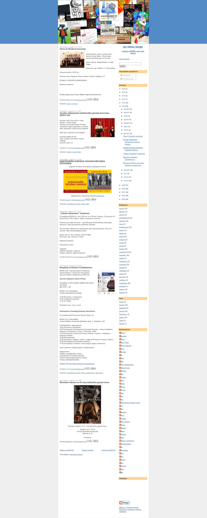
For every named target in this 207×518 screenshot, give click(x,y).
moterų (121, 243)
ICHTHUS (95, 166)
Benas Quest (124, 342)
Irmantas (123, 377)
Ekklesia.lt (100, 196)
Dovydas (123, 352)
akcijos (121, 208)
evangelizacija (71, 204)
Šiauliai (121, 324)
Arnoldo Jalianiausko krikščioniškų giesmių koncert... (131, 142)
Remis (122, 415)
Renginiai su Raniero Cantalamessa (76, 267)
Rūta (121, 409)
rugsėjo (126, 119)
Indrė (121, 374)
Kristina (122, 387)
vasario (126, 177)
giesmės (69, 152)
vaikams (122, 289)
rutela (122, 469)
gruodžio (127, 109)
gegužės (127, 133)
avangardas (124, 450)
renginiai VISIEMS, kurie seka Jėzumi (133, 52)
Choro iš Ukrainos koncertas (73, 49)
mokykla (122, 240)
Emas (122, 358)
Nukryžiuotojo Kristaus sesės (130, 403)
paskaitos (122, 255)
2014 (124, 92)
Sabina (122, 431)
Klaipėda (122, 308)
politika (121, 258)
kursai (121, 230)
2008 (124, 189)
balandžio (127, 170)
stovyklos (122, 277)
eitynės (121, 215)
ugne (121, 472)
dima (121, 457)
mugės (121, 246)
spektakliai (123, 271)
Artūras (122, 339)
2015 (124, 89)
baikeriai (122, 212)
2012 (124, 99)
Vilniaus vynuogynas (127, 441)
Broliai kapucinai (125, 346)
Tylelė (122, 438)
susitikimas (123, 283)
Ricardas (123, 419)
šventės (122, 292)
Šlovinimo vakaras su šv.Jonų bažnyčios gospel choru (84, 382)
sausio (126, 180)
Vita (121, 447)
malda (83, 204)
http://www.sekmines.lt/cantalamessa (82, 364)
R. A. (121, 406)
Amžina (122, 333)
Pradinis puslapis (88, 450)
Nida (121, 396)
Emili (121, 361)
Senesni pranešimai (108, 450)
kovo (125, 173)
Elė (121, 355)
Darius (122, 349)
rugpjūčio (127, 123)
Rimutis (122, 425)
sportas (121, 274)
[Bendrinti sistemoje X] (93, 99)
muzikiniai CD (124, 252)
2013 (124, 96)
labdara (121, 233)
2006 (124, 196)
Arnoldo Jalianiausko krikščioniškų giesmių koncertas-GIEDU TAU (85, 114)
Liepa (122, 393)
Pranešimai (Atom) (76, 454)
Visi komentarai (127, 79)
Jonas (122, 381)
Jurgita (122, 384)
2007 (124, 192)
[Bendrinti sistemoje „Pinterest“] (97, 99)
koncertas (75, 103)
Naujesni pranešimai (67, 450)
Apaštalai (123, 336)
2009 (124, 185)
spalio (126, 116)
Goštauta (123, 371)
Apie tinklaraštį (124, 59)
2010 (124, 106)
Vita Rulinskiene (125, 444)
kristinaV (123, 466)
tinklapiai (122, 286)
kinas (121, 224)
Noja (121, 400)
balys (122, 453)
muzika (74, 152)
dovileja (122, 460)
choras (69, 103)
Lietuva (121, 311)
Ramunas (123, 412)
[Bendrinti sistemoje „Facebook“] (95, 99)
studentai (122, 280)
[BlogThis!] (90, 99)
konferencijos (90, 373)
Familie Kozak (125, 368)
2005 (124, 199)
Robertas (123, 428)
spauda (121, 268)
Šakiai (121, 320)
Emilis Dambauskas (127, 365)
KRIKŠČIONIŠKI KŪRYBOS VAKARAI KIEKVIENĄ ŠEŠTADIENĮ (82, 162)
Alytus (121, 302)
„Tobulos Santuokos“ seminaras (74, 213)
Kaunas (83, 373)
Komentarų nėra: (82, 100)
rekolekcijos (123, 261)
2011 (124, 103)
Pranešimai (126, 75)
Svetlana (123, 434)
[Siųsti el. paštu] (88, 99)
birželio (126, 130)
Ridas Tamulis (125, 422)
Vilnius (79, 152)
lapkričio (127, 112)
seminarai (122, 264)
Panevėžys (123, 314)
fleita (121, 463)
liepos (126, 126)
